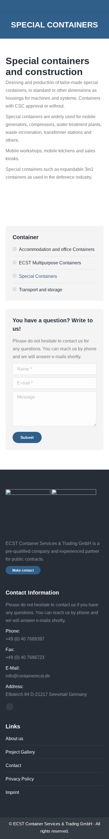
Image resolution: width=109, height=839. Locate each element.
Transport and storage (40, 289)
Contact (13, 765)
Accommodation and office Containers (56, 249)
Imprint (12, 792)
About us (14, 738)
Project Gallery (20, 752)
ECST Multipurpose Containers (50, 262)
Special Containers (38, 276)
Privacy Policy (20, 779)
